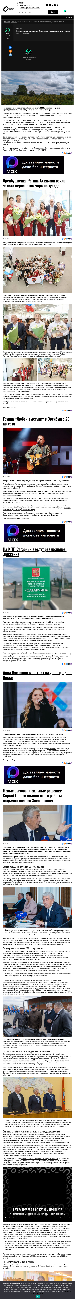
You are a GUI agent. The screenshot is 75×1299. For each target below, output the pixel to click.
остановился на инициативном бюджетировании (39, 1159)
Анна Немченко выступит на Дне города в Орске (37, 674)
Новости (14, 22)
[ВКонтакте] (10, 47)
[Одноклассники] (10, 51)
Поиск (53, 12)
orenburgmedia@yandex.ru (30, 8)
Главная (7, 22)
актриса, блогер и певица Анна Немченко (42, 515)
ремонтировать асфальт (12, 624)
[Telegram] (10, 54)
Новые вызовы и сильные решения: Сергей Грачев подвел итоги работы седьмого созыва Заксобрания (33, 795)
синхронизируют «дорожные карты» (55, 653)
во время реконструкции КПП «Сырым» (46, 646)
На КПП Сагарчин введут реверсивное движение (35, 551)
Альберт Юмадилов (10, 493)
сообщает (61, 295)
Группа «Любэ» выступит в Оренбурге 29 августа (37, 421)
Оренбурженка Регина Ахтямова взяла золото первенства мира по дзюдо (35, 183)
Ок (38, 1296)
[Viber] (71, 153)
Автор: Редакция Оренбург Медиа (28, 58)
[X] (69, 153)
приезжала (51, 749)
